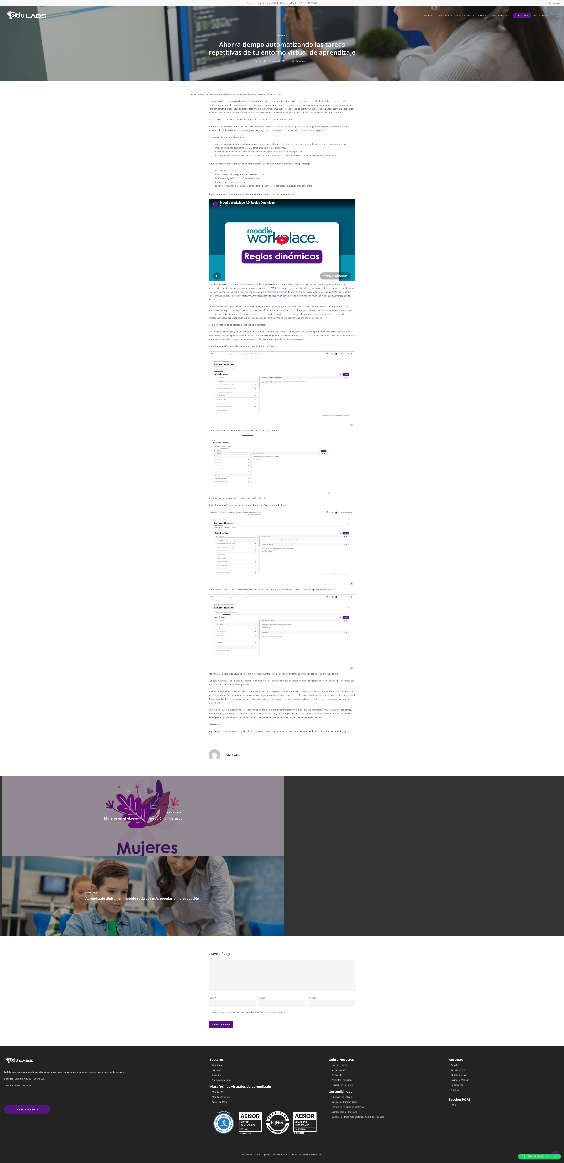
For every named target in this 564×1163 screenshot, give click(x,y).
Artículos (282, 35)
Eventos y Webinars (460, 1079)
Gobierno (216, 1075)
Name (212, 997)
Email (261, 997)
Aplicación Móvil (219, 1101)
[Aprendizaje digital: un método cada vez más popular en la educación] (143, 896)
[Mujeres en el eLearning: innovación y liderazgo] (143, 816)
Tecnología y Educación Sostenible (347, 1106)
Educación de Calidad (341, 1097)
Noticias (455, 1089)
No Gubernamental (221, 1079)
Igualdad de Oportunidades (344, 1101)
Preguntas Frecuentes (341, 1079)
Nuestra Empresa (339, 1065)
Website (312, 997)
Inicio (193, 94)
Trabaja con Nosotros (342, 1084)
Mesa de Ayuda (338, 1070)
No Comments (299, 61)
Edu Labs (262, 61)
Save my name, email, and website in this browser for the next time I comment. (249, 1012)
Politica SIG (336, 1075)
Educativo (216, 1070)
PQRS (453, 1104)
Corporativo (217, 1065)
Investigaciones (458, 1084)
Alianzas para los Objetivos (344, 1111)
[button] (539, 1156)
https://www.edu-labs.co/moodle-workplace (280, 284)
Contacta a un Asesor (27, 1109)
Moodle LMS (218, 1092)
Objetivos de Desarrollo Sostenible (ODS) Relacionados (357, 1116)
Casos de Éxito (458, 1070)
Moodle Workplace (221, 1097)
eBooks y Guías (458, 1075)
